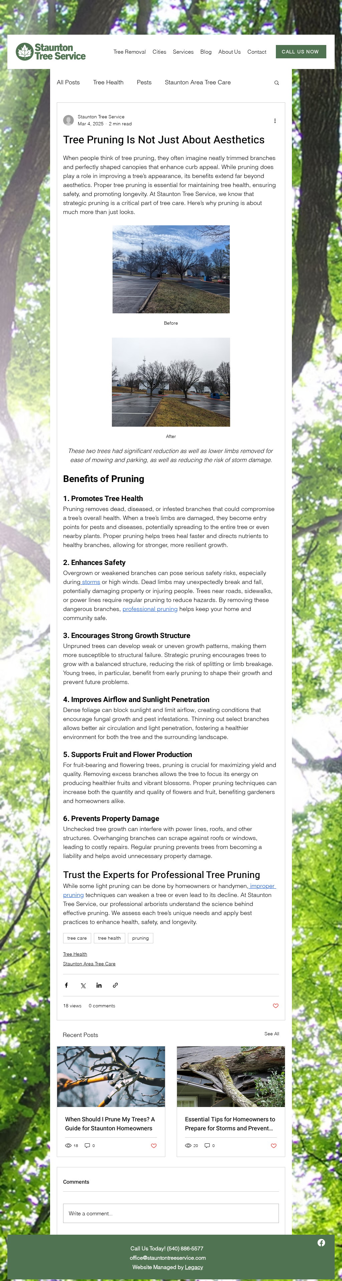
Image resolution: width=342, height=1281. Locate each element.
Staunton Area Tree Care (198, 82)
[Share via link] (115, 985)
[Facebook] (321, 1243)
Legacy (194, 1267)
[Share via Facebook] (66, 985)
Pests (144, 82)
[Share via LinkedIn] (99, 985)
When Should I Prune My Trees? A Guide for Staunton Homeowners (110, 1124)
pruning (140, 938)
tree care (77, 938)
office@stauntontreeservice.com (168, 1257)
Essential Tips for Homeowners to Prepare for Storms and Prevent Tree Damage (230, 1124)
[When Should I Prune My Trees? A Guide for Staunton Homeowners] (111, 1076)
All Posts (68, 82)
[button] (159, 52)
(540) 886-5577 (185, 1248)
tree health (109, 938)
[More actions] (275, 120)
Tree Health (108, 82)
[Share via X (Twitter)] (82, 985)
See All (272, 1034)
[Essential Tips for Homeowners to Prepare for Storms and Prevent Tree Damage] (231, 1076)
